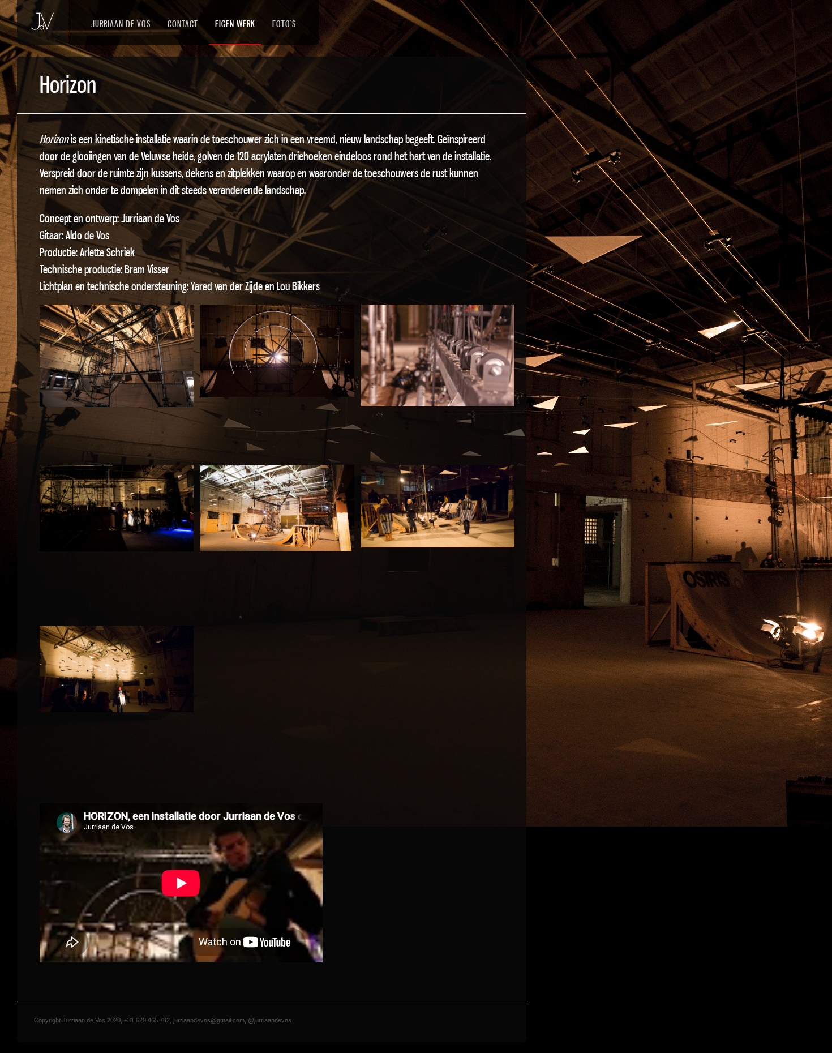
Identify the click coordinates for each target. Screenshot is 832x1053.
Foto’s (284, 23)
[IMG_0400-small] (277, 508)
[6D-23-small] (437, 506)
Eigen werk (235, 23)
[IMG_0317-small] (117, 356)
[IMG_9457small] (437, 356)
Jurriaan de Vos (121, 23)
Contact (183, 23)
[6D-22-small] (117, 669)
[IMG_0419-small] (117, 508)
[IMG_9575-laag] (277, 351)
